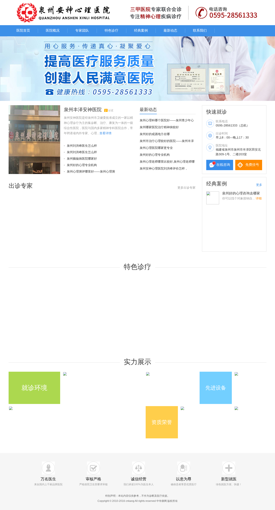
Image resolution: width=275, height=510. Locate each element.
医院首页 (23, 30)
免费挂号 (252, 164)
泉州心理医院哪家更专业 (156, 147)
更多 (259, 184)
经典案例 (141, 30)
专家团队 (82, 30)
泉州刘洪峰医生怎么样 (82, 145)
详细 (259, 198)
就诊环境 (34, 387)
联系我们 (200, 30)
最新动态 (170, 30)
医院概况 (53, 30)
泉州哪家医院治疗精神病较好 (159, 127)
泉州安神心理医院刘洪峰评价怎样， (164, 168)
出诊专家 (21, 185)
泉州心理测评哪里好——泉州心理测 (91, 171)
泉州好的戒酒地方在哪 (155, 134)
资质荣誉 (161, 422)
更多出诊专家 (186, 187)
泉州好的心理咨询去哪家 (241, 193)
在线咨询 (223, 164)
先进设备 (215, 388)
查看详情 (105, 133)
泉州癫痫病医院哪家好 (82, 158)
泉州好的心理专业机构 (82, 165)
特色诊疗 (111, 30)
